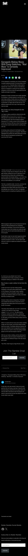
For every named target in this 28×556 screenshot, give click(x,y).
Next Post (24, 368)
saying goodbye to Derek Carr (15, 116)
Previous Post (5, 368)
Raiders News (11, 71)
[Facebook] (2, 529)
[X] (6, 529)
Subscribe (22, 357)
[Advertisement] (14, 23)
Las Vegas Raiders (5, 85)
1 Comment (4, 71)
